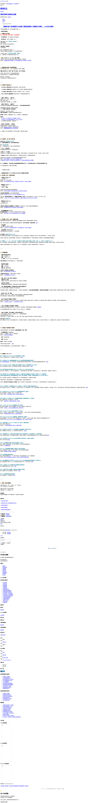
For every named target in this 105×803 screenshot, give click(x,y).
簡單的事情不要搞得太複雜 (8, 14)
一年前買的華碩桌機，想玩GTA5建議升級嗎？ (13, 425)
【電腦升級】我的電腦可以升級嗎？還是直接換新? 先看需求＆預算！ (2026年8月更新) (28, 26)
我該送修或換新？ (4, 505)
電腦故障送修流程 (6, 694)
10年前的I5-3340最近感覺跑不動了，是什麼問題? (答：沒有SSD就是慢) (17, 227)
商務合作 (27, 785)
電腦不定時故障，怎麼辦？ (8, 705)
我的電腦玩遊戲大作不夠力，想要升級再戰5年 (13, 413)
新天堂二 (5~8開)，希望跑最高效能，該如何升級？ (14, 407)
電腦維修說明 (21, 785)
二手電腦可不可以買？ (8, 301)
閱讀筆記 (4, 573)
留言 (9, 530)
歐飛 (1, 523)
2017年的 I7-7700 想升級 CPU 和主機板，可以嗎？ (11, 118)
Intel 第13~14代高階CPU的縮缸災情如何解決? (12, 716)
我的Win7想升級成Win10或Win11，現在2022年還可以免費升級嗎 (16, 457)
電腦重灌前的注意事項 (7, 711)
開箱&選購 (5, 567)
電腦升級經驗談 (4, 507)
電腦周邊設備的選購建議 (8, 684)
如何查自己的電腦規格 (8, 334)
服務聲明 (62, 788)
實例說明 (39, 307)
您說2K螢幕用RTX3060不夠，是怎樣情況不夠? (13, 158)
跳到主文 (2, 11)
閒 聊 (4, 575)
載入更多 (2, 537)
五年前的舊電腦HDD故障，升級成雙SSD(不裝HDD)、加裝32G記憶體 (17, 181)
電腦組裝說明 (16, 785)
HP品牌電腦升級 (7, 445)
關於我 (4, 565)
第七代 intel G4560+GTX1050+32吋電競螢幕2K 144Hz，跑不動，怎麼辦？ (18, 419)
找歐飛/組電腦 (8, 516)
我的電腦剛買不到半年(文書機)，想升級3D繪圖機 (13, 207)
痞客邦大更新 (6, 599)
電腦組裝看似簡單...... (7, 687)
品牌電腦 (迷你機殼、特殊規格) (10, 451)
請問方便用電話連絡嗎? (5, 509)
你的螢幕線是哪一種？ (7, 680)
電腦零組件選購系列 (7, 590)
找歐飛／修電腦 (6, 693)
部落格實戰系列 (6, 598)
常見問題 (5, 582)
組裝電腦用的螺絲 (6, 710)
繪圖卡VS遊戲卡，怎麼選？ (8, 715)
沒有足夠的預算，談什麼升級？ (10, 271)
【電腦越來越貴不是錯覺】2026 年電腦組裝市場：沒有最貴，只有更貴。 (18, 60)
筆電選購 (5, 585)
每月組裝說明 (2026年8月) (8, 679)
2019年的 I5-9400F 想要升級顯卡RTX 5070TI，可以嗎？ (12, 119)
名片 (3, 21)
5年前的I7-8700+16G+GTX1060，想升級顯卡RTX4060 (14, 194)
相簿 (3, 19)
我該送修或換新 (6, 697)
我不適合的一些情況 (7, 685)
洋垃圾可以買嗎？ (4, 500)
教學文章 (4, 571)
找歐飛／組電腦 (6, 676)
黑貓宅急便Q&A (6, 688)
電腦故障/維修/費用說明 (8, 595)
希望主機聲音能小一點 (7, 706)
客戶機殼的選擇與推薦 (7, 683)
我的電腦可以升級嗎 (7, 698)
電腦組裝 (9, 533)
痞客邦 (6, 530)
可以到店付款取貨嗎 (7, 707)
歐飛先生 (3, 9)
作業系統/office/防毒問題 (8, 594)
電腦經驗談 (5, 572)
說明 (37, 222)
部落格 (4, 20)
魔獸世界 (5, 602)
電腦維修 (4, 569)
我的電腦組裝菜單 (6, 677)
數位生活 (9, 532)
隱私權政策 (58, 788)
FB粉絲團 (2, 615)
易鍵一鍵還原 (6, 714)
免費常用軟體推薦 (6, 597)
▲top (1, 535)
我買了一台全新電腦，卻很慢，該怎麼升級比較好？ (14, 394)
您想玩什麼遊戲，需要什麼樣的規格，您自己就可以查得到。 (16, 190)
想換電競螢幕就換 (5, 361)
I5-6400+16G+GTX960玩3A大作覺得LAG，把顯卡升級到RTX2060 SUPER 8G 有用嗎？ (21, 197)
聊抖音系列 (5, 601)
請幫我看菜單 (6, 589)
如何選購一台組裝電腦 (7, 593)
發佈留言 (2, 544)
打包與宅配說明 (6, 700)
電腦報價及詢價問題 (7, 591)
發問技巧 (5, 583)
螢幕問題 (5, 586)
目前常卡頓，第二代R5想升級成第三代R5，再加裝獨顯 (14, 213)
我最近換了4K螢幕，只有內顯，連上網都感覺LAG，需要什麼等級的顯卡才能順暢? (18, 160)
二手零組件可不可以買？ (18, 301)
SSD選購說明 (6, 681)
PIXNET (44, 788)
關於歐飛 (2, 609)
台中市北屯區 (5, 657)
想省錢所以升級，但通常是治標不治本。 (9, 503)
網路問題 (5, 587)
